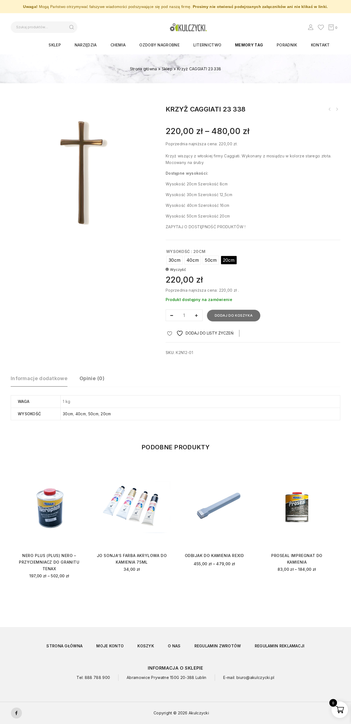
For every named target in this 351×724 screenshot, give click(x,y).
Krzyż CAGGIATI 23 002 (337, 109)
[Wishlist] (321, 27)
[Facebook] (16, 713)
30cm (68, 413)
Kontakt (320, 45)
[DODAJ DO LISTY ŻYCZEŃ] (78, 471)
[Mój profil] (311, 27)
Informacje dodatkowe (39, 378)
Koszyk (145, 646)
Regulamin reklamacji (280, 646)
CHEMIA (118, 45)
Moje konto (110, 646)
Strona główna (143, 68)
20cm (106, 413)
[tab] (42, 381)
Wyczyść (178, 269)
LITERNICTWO (207, 45)
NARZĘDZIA (86, 45)
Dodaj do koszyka (234, 315)
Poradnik (287, 45)
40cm (80, 413)
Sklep (55, 45)
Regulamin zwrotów (217, 646)
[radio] (174, 260)
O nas (174, 646)
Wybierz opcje (49, 591)
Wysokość (178, 251)
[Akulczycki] (188, 26)
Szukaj (71, 27)
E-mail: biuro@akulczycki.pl (248, 677)
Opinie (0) (92, 378)
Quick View (78, 480)
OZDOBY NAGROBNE (159, 45)
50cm (93, 413)
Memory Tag (249, 45)
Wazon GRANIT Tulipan (330, 109)
